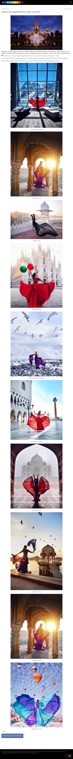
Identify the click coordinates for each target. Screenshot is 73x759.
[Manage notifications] (70, 756)
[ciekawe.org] (14, 3)
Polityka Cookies (34, 752)
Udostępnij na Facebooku (13, 736)
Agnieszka (5, 9)
